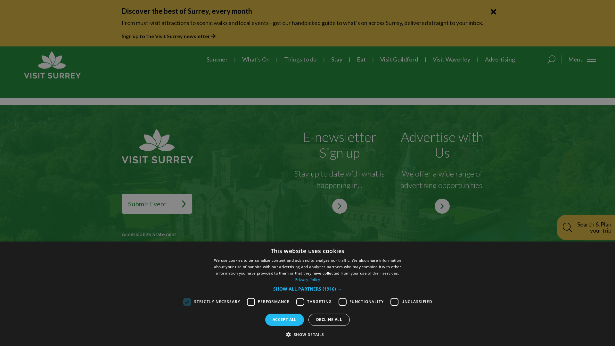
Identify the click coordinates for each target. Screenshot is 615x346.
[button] (307, 288)
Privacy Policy (307, 279)
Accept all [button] (285, 319)
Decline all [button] (329, 319)
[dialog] (307, 294)
